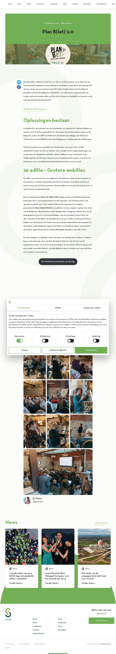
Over (19, 4)
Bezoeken (87, 4)
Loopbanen (54, 4)
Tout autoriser (91, 350)
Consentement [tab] (24, 308)
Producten (40, 4)
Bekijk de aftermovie (34, 109)
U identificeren (102, 4)
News (65, 4)
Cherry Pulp (106, 644)
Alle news (100, 523)
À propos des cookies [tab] (92, 308)
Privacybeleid (24, 644)
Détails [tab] (58, 308)
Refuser (25, 350)
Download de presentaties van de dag (57, 262)
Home (10, 4)
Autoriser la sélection (58, 350)
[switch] (45, 341)
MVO (29, 4)
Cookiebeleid (39, 644)
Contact (75, 4)
